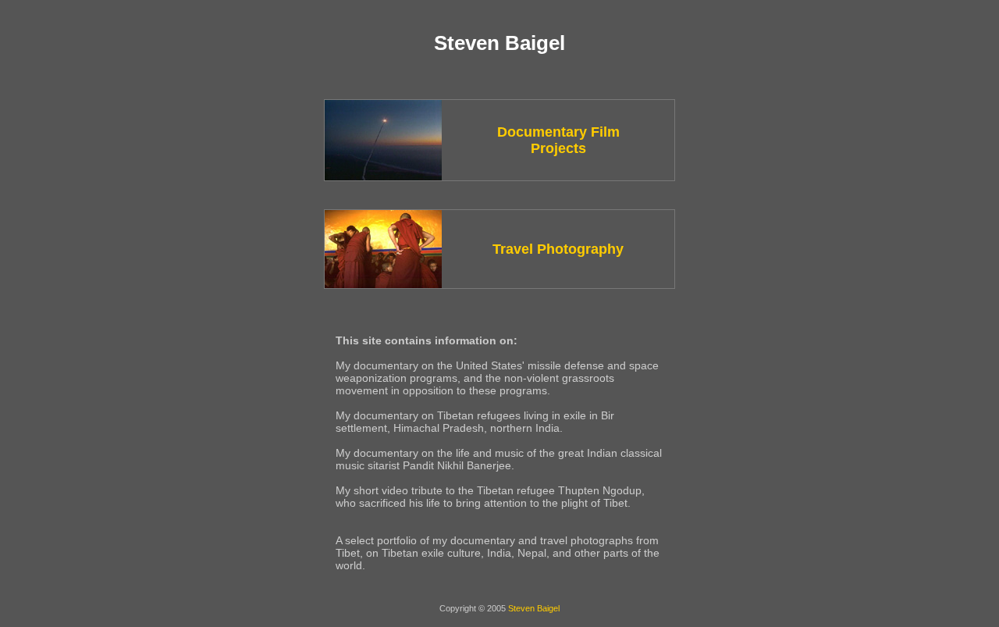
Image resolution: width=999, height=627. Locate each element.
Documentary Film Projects (558, 140)
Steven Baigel (534, 608)
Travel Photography (558, 249)
